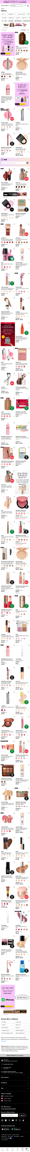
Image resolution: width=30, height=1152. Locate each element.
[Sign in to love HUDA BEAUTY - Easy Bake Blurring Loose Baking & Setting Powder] (28, 133)
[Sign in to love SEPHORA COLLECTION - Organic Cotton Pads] (28, 447)
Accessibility (16, 1136)
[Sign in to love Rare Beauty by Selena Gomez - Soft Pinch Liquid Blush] (28, 741)
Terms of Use (10, 1136)
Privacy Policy (4, 1136)
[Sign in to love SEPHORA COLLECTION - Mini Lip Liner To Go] (14, 133)
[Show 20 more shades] (13, 291)
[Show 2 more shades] (13, 76)
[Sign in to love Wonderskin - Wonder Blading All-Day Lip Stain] (28, 911)
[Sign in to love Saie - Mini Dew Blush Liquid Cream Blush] (14, 249)
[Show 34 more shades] (13, 856)
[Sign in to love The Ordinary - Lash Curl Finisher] (14, 911)
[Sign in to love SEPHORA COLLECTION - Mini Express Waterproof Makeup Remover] (28, 960)
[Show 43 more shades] (28, 187)
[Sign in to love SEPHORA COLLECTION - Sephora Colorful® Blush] (28, 496)
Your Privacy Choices (5, 1138)
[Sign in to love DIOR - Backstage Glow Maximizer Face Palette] (28, 620)
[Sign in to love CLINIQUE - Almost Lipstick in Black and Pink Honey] (14, 692)
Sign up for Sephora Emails (8, 1112)
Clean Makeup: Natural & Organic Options (15, 1049)
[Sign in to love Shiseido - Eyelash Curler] (14, 373)
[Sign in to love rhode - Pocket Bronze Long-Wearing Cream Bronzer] (28, 32)
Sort (5, 20)
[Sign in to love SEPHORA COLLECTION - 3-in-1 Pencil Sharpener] (14, 936)
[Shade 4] (24, 51)
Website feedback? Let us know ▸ (15, 1055)
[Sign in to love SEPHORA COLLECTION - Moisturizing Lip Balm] (14, 596)
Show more (3, 1041)
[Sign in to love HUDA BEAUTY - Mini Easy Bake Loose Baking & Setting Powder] (14, 199)
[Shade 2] (19, 51)
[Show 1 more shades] (13, 464)
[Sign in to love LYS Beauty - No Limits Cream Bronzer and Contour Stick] (28, 224)
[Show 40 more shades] (28, 710)
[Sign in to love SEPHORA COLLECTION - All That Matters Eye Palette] (14, 765)
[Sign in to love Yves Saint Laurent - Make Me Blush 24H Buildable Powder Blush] (14, 716)
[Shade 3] (22, 51)
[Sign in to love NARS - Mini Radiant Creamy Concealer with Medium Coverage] (28, 837)
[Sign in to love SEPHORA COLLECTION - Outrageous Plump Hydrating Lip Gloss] (28, 521)
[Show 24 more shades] (13, 639)
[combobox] (16, 5)
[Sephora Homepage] (5, 5)
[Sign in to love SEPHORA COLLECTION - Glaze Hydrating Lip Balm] (14, 887)
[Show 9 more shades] (13, 685)
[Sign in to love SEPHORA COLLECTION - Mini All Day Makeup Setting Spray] (14, 862)
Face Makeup (19, 1047)
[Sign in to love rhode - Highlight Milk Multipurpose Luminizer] (28, 596)
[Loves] (25, 5)
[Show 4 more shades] (13, 416)
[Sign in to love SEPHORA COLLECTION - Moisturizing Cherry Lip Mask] (28, 398)
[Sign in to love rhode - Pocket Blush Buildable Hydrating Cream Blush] (14, 398)
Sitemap (22, 1136)
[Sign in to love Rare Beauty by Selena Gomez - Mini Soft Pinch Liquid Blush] (14, 447)
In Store (11, 20)
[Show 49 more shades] (28, 880)
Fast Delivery (18, 20)
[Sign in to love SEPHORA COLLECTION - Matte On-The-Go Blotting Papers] (28, 423)
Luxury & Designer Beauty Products (9, 1051)
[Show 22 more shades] (28, 856)
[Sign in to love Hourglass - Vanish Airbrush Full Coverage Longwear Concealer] (28, 298)
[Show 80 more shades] (28, 954)
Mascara (24, 1046)
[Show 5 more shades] (13, 735)
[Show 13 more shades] (28, 367)
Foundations (13, 1046)
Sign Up (23, 1115)
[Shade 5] (27, 51)
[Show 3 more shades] (13, 127)
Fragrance (18, 1046)
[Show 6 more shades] (13, 540)
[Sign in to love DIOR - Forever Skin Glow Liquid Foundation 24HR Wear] (14, 837)
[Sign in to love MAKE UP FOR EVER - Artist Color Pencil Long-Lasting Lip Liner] (14, 960)
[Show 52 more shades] (28, 685)
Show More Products (22, 997)
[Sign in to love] (28, 58)
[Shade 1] (16, 51)
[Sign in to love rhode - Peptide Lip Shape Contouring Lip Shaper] (14, 521)
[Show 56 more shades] (28, 316)
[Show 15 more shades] (28, 758)
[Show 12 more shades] (28, 152)
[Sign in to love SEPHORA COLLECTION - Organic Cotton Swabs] (28, 199)
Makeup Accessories (10, 1047)
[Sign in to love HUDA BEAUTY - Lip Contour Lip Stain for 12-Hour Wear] (28, 273)
